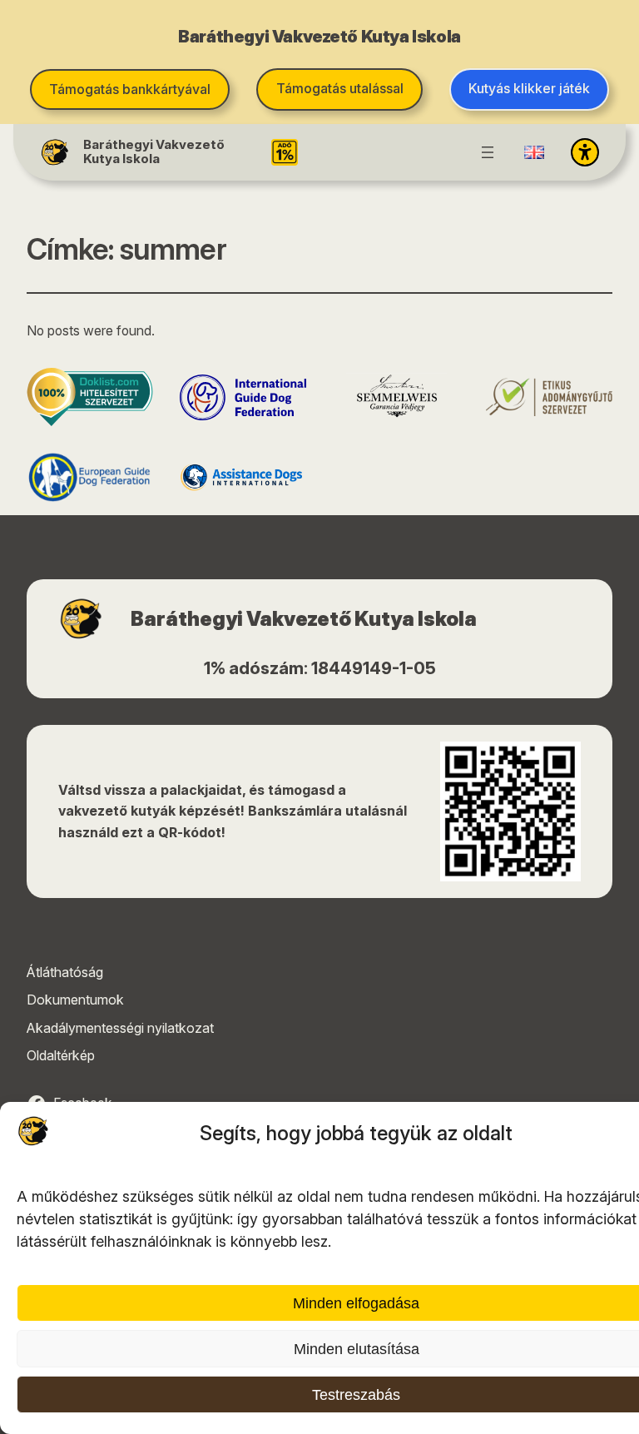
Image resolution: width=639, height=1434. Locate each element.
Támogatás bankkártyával (130, 89)
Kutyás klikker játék (529, 88)
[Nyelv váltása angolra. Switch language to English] (534, 152)
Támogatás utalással (340, 88)
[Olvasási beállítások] (584, 152)
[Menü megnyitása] (488, 152)
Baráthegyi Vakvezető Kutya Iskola (154, 151)
